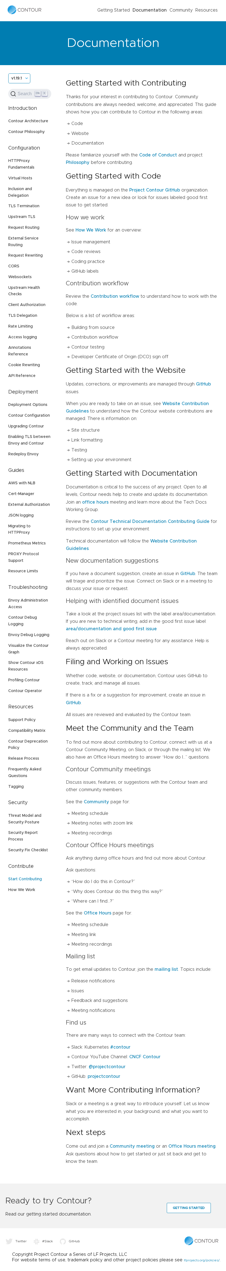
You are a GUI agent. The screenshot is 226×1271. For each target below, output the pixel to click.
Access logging (22, 337)
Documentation (150, 10)
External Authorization (29, 505)
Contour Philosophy (26, 132)
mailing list (166, 969)
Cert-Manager (21, 494)
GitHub (203, 384)
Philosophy (78, 162)
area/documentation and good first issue (111, 629)
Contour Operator (25, 691)
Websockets (20, 277)
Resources (206, 10)
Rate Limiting (20, 326)
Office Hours (97, 913)
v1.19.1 (16, 78)
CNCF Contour (144, 1057)
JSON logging (21, 515)
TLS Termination (23, 206)
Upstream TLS (21, 217)
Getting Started (113, 10)
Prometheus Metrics (27, 543)
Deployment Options (27, 405)
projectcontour (104, 1076)
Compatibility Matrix (26, 731)
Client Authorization (26, 305)
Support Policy (22, 720)
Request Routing (23, 228)
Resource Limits (23, 571)
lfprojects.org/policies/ (202, 1260)
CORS (13, 266)
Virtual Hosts (20, 178)
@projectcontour (107, 1067)
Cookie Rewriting (24, 365)
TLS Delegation (22, 316)
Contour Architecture (28, 121)
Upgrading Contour (26, 426)
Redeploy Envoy (23, 454)
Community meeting (132, 1146)
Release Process (23, 759)
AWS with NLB (21, 483)
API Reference (22, 376)
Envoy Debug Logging (28, 635)
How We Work (21, 890)
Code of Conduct (158, 155)
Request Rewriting (25, 255)
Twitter (21, 1241)
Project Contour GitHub (154, 190)
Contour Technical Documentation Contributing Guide (150, 521)
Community (181, 10)
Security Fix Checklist (28, 850)
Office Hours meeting (192, 1146)
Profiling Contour (24, 680)
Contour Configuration (29, 416)
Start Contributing (25, 879)
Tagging (16, 787)
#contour (120, 1047)
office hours (95, 502)
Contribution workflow (115, 296)
